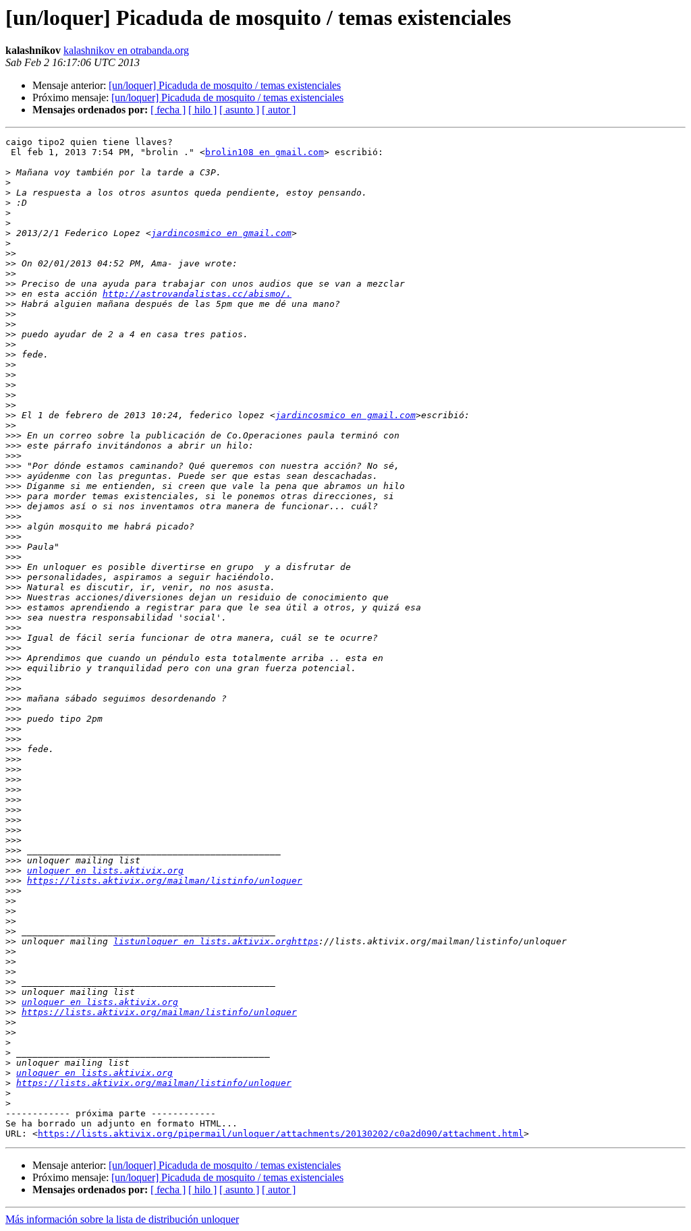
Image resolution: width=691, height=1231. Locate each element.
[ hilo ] (202, 109)
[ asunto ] (239, 109)
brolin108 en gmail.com (264, 152)
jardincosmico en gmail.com (221, 233)
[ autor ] (279, 109)
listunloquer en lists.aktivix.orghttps (216, 941)
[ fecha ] (168, 109)
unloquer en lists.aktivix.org (105, 870)
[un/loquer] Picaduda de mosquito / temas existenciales (225, 85)
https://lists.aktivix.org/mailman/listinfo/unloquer (164, 881)
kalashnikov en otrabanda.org (126, 50)
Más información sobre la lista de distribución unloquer (122, 1219)
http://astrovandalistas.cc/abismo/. (197, 294)
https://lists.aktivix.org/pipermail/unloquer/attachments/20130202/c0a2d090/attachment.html (281, 1133)
